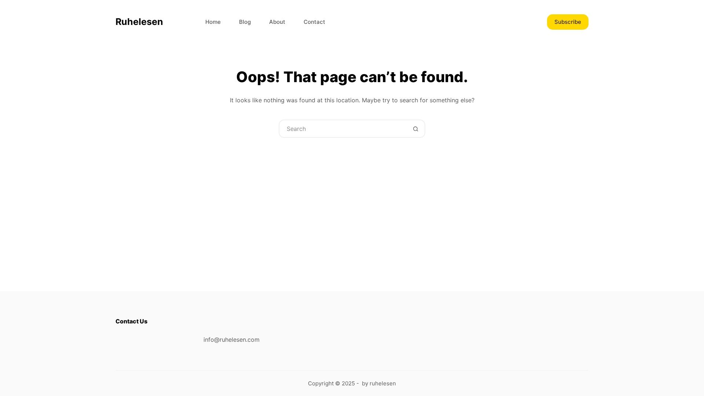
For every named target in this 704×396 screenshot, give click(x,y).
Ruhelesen (139, 21)
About (277, 21)
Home (213, 21)
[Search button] (415, 129)
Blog (245, 21)
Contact (314, 21)
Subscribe (567, 21)
